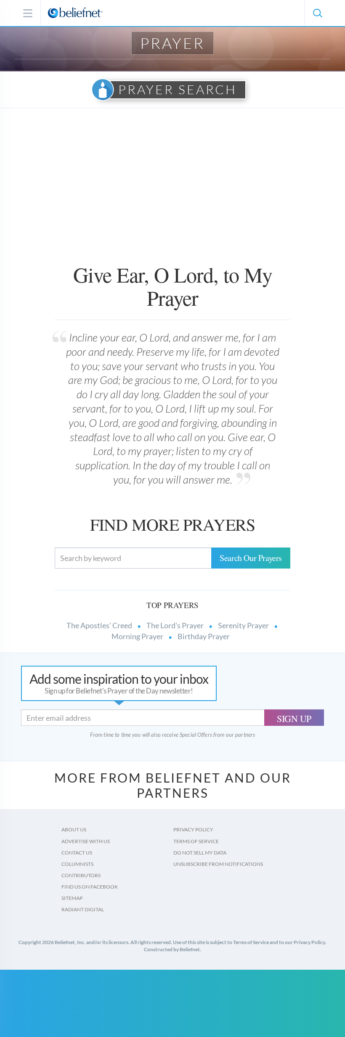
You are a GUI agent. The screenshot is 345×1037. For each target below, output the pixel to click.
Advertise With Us (85, 841)
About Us (73, 829)
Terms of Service (196, 841)
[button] (317, 13)
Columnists (77, 864)
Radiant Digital (82, 909)
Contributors (81, 875)
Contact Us (76, 852)
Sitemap (71, 898)
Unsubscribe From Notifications (218, 864)
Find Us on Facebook (89, 887)
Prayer (172, 43)
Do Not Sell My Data (199, 852)
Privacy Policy (193, 829)
